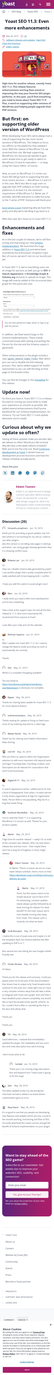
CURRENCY (9, 1320)
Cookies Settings (27, 1362)
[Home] (3, 12)
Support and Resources (19, 1297)
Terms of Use (39, 1332)
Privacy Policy (9, 1354)
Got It (27, 1369)
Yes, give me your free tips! (27, 1194)
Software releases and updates (20, 40)
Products (11, 1291)
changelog (39, 379)
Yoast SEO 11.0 (21, 249)
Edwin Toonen (12, 46)
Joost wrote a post (11, 207)
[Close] (51, 1325)
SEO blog (16, 11)
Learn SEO (11, 1302)
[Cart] (33, 4)
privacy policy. (21, 1203)
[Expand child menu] (2, 1291)
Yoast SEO (32, 11)
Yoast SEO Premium (11, 43)
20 (25, 36)
